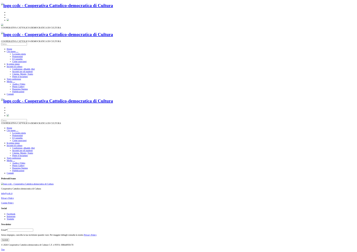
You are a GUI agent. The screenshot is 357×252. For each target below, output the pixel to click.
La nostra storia (19, 54)
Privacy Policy (7, 198)
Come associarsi (19, 61)
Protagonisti (17, 56)
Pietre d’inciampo (20, 76)
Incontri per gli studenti (22, 71)
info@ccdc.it (6, 193)
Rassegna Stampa (20, 89)
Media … (11, 81)
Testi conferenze (14, 79)
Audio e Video (18, 84)
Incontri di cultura (14, 66)
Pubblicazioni (18, 91)
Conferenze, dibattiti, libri (23, 69)
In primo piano (13, 64)
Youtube (10, 219)
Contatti (10, 94)
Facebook (11, 214)
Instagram (11, 216)
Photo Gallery (18, 86)
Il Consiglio (17, 59)
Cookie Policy (7, 203)
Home (9, 49)
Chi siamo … (12, 51)
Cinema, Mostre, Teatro (22, 74)
